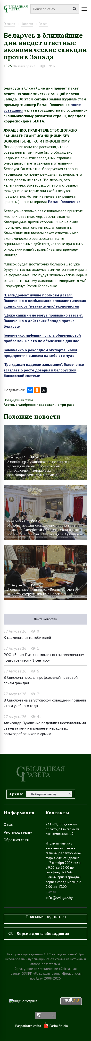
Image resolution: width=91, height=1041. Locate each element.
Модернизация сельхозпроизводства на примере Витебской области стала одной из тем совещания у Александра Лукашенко (45, 529)
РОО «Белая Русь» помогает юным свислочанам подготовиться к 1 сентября (44, 657)
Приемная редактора (45, 916)
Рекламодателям (18, 832)
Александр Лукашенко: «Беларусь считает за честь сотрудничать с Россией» (43, 591)
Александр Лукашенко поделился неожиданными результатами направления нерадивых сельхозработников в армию (37, 468)
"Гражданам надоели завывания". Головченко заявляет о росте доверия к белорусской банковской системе (44, 370)
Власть (43, 24)
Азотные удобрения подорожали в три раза (39, 404)
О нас (8, 824)
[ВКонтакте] (30, 390)
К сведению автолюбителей (27, 637)
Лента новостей (45, 619)
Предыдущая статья (18, 400)
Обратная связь (17, 839)
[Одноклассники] (37, 390)
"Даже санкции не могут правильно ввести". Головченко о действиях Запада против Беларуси (43, 320)
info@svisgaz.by (59, 897)
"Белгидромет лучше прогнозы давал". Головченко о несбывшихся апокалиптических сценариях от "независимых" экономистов (45, 300)
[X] (44, 390)
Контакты (57, 812)
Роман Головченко (64, 201)
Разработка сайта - (29, 1026)
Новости (27, 24)
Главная (9, 24)
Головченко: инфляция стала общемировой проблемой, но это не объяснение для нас (42, 338)
